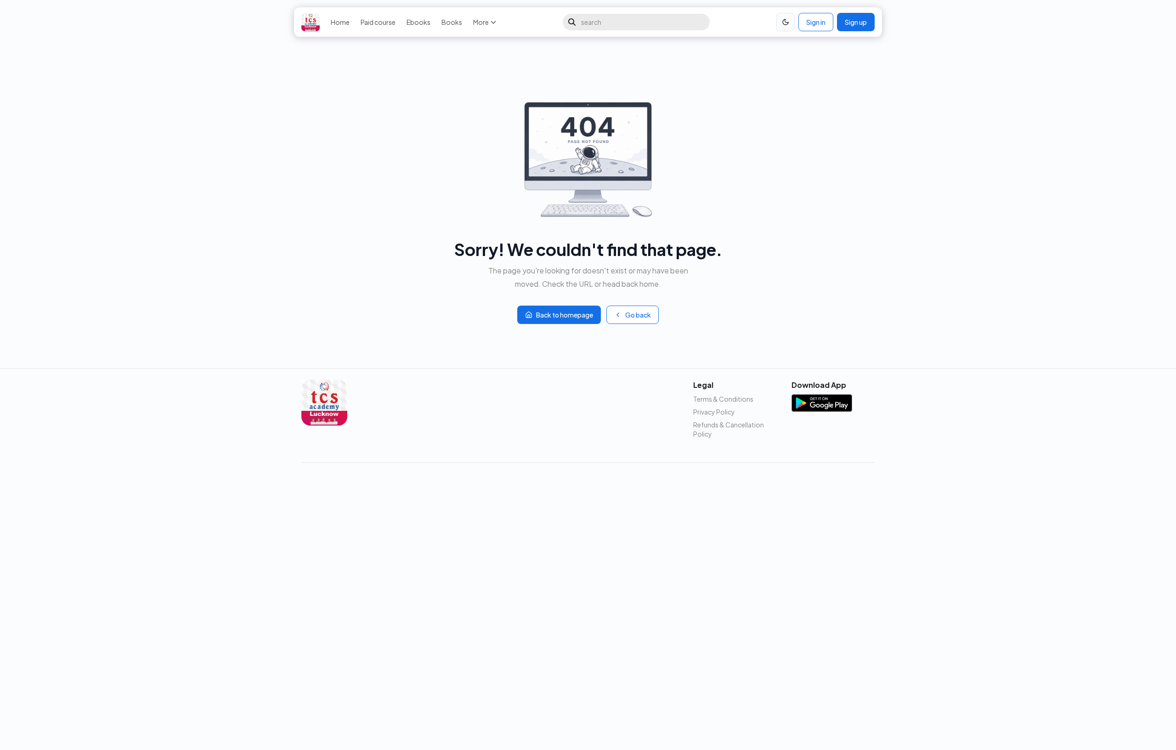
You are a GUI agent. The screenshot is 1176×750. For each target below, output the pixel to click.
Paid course (378, 22)
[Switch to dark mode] (785, 22)
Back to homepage (564, 315)
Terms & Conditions (723, 399)
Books (451, 22)
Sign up (856, 22)
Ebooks (418, 22)
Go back (638, 315)
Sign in (815, 22)
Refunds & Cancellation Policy (728, 429)
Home (340, 22)
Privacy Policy (714, 412)
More (481, 22)
